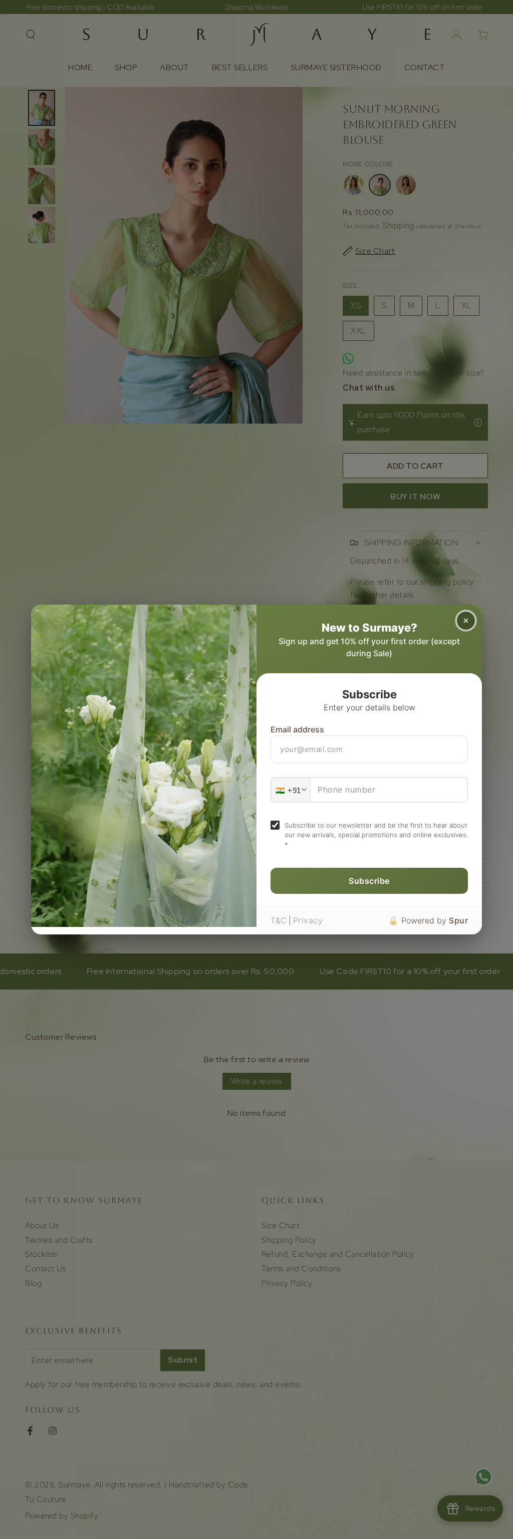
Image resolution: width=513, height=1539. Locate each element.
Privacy (308, 920)
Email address (297, 729)
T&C (279, 920)
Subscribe (369, 881)
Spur (458, 920)
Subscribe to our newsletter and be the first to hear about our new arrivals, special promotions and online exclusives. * (376, 835)
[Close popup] (466, 621)
